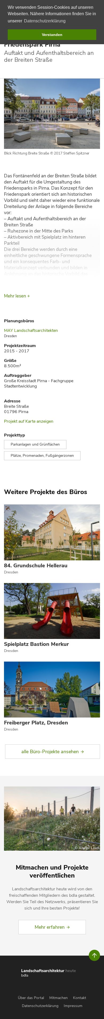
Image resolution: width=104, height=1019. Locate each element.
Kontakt (79, 997)
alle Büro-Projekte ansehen (50, 751)
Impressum (73, 1005)
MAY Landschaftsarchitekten (31, 330)
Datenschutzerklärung (40, 1005)
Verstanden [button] (52, 34)
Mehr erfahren (50, 927)
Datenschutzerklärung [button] (45, 21)
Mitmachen (58, 997)
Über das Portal (31, 997)
